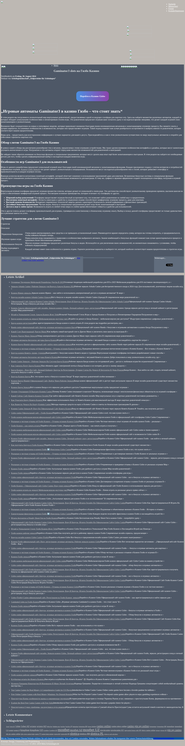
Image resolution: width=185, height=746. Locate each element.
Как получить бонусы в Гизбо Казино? (27, 445)
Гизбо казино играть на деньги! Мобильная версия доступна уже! (39, 490)
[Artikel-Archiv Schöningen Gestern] (44, 50)
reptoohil (57, 734)
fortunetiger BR (161, 726)
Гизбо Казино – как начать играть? (26, 426)
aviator (33, 726)
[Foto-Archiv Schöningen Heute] (139, 36)
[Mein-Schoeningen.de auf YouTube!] (136, 67)
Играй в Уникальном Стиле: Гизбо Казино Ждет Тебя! (34, 529)
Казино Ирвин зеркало (21, 293)
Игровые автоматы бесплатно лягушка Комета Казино (34, 357)
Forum (171, 9)
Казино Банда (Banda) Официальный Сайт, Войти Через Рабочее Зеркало (42, 381)
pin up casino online (13, 734)
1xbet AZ (25, 726)
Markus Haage (47, 741)
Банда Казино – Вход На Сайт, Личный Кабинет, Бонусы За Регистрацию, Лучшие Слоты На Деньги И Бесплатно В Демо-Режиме (67, 370)
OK (155, 738)
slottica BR (85, 734)
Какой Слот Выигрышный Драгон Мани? (29, 332)
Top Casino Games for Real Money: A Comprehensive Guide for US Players (41, 690)
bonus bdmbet (92, 726)
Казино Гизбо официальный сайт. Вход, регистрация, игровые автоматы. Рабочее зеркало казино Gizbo (55, 542)
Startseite (172, 4)
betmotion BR (83, 726)
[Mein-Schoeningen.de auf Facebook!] (124, 67)
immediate (170, 726)
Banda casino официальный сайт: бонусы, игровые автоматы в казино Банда (44, 327)
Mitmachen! (173, 6)
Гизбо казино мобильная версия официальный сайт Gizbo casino (38, 417)
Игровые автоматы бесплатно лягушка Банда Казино (34, 340)
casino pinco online (119, 726)
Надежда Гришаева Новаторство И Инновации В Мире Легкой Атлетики (42, 684)
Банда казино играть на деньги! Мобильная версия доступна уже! (39, 319)
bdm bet (49, 726)
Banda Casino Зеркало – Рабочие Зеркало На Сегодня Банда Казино (40, 361)
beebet (63, 726)
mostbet (63, 730)
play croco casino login (28, 734)
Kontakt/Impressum (176, 11)
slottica (74, 733)
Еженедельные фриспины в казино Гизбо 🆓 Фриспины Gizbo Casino (41, 449)
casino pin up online (138, 726)
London (46, 730)
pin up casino (174, 730)
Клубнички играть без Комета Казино (27, 679)
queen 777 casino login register (44, 734)
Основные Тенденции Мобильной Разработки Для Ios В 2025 (37, 282)
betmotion (75, 726)
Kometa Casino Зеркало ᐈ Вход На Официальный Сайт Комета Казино (41, 409)
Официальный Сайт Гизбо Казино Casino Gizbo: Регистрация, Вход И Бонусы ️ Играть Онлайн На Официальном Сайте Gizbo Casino (68, 503)
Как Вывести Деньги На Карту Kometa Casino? (31, 404)
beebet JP (69, 726)
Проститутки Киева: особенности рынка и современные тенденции (40, 699)
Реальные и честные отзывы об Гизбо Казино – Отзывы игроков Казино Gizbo (45, 421)
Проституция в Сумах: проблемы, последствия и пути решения (38, 707)
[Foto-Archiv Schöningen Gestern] (45, 54)
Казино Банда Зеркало (20, 387)
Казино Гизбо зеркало (20, 469)
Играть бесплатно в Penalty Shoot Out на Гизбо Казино (34, 518)
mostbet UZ (91, 730)
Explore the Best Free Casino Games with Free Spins (32, 703)
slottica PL (97, 733)
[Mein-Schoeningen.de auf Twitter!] (128, 67)
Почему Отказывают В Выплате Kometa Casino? (32, 392)
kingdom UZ (36, 730)
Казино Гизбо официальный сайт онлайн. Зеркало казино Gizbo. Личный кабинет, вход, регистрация (54, 438)
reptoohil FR (65, 734)
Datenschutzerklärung (165, 738)
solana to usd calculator (111, 734)
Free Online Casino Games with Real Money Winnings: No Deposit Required (42, 694)
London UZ (53, 730)
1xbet (17, 726)
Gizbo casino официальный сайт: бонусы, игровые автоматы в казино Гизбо (43, 477)
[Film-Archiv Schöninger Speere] (142, 53)
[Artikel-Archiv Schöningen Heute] (139, 32)
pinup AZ (163, 730)
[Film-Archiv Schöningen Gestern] (45, 46)
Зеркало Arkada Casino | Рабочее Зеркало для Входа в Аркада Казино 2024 (43, 286)
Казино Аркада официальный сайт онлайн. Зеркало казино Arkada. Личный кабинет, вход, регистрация (56, 308)
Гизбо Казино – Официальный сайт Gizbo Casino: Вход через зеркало (40, 486)
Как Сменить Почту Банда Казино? (26, 366)
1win (7, 726)
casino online (104, 726)
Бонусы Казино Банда (20, 377)
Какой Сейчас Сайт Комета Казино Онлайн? (30, 396)
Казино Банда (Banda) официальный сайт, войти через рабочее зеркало (41, 344)
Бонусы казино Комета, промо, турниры (28, 353)
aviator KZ (41, 726)
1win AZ (12, 726)
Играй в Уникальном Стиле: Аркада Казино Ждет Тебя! (35, 315)
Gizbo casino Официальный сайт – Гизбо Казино (32, 413)
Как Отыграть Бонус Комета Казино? (27, 400)
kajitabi (11, 730)
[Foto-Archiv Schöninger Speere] (142, 60)
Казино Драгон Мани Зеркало (24, 336)
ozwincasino (105, 730)
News (56, 65)
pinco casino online (148, 730)
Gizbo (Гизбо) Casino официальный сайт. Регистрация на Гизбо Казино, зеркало (45, 598)
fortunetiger (153, 726)
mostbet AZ (76, 730)
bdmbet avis (56, 726)
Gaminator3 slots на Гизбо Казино (25, 602)
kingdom (24, 730)
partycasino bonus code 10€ (132, 730)
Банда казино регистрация (22, 323)
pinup (158, 730)
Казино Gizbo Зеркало (30, 169)
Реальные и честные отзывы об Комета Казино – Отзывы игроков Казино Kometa (46, 349)
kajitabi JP (17, 730)
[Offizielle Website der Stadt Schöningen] (4, 67)
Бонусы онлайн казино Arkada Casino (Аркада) (31, 297)
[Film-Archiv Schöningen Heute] (139, 29)
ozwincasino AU (117, 730)
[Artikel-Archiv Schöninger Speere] (142, 56)
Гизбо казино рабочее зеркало (24, 533)
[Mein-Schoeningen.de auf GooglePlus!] (132, 67)
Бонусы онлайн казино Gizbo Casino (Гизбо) (30, 537)
